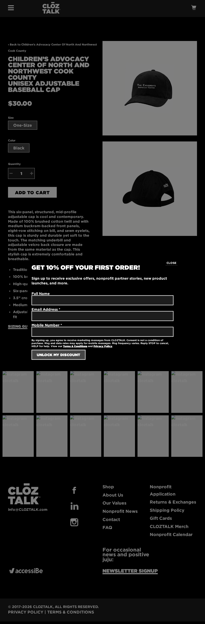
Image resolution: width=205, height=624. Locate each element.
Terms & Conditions (75, 346)
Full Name (41, 293)
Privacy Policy (103, 346)
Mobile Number (47, 325)
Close (171, 262)
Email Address (46, 309)
